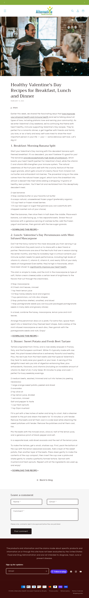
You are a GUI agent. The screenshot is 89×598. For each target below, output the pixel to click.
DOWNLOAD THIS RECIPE (24, 230)
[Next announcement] (84, 2)
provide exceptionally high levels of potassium (45, 158)
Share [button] (15, 108)
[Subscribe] (46, 571)
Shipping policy (78, 593)
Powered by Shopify (40, 591)
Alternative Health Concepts (23, 591)
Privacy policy (53, 591)
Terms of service (77, 591)
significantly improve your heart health (48, 267)
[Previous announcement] (4, 2)
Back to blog (46, 480)
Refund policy (65, 591)
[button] (5, 10)
